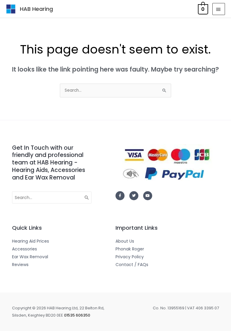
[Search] (87, 197)
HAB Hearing (36, 9)
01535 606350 (77, 315)
